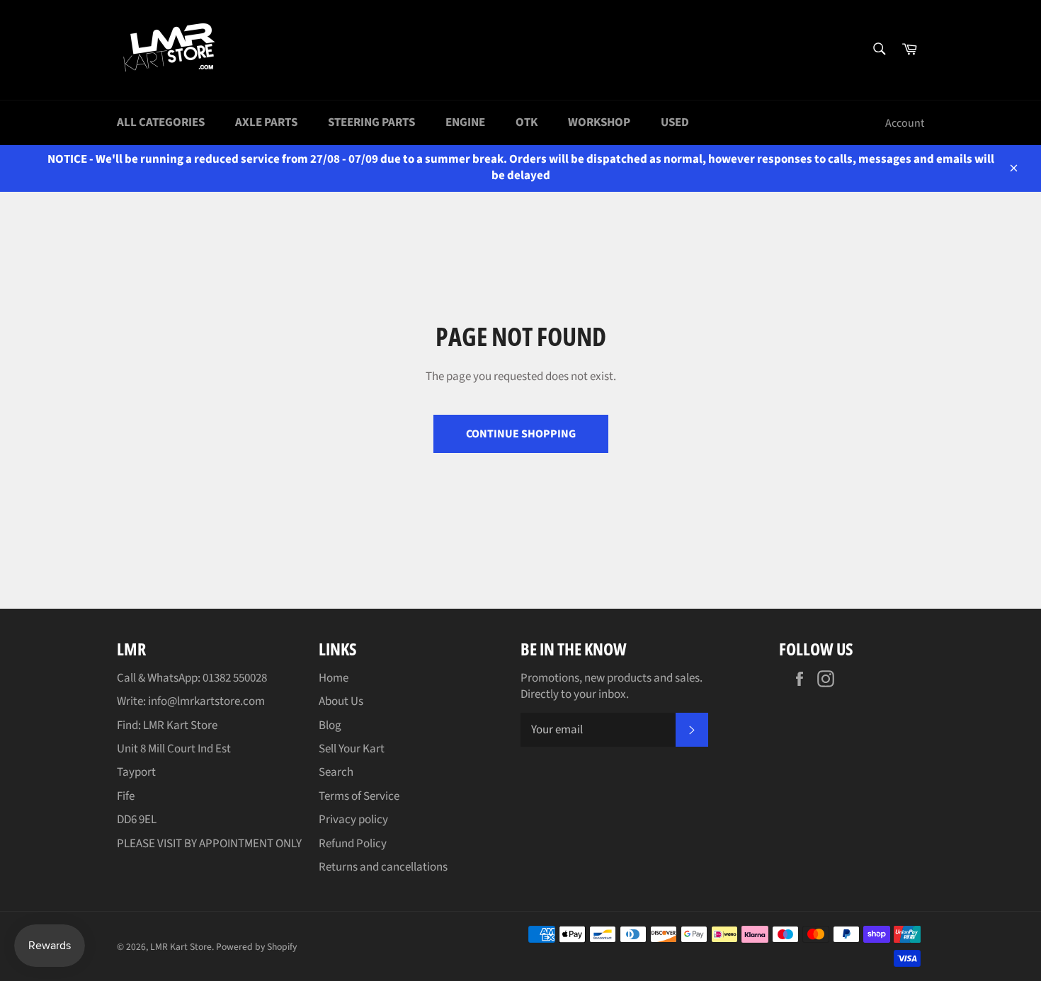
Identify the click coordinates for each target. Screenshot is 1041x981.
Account (904, 123)
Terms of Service (359, 796)
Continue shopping (521, 434)
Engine (465, 122)
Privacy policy (353, 819)
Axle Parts (266, 122)
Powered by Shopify (256, 946)
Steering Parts (371, 122)
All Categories (161, 122)
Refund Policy (353, 843)
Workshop (599, 122)
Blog (330, 725)
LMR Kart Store (181, 946)
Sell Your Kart (352, 748)
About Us (341, 701)
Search (336, 772)
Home (333, 678)
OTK (526, 122)
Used (675, 122)
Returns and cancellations (383, 867)
